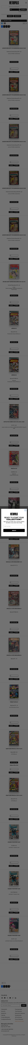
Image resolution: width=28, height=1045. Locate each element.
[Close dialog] (25, 510)
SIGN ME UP (14, 530)
